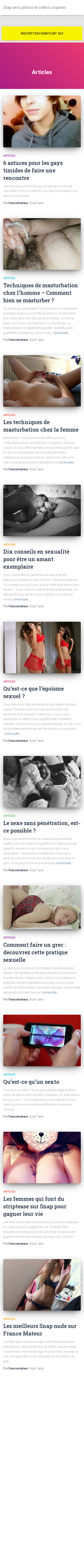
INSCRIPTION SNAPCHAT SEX (42, 33)
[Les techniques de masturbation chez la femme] (42, 381)
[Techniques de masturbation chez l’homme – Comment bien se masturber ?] (42, 244)
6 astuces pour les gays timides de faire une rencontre (33, 170)
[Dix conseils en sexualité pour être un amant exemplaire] (42, 510)
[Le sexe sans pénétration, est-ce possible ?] (42, 781)
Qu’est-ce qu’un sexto (31, 1081)
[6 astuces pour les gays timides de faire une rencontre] (42, 122)
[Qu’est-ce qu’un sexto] (42, 1040)
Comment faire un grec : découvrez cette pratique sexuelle (35, 952)
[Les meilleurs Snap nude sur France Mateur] (42, 1285)
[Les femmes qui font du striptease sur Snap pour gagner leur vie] (42, 1157)
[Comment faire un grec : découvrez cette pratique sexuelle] (42, 907)
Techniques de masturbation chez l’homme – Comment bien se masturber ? (40, 293)
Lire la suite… (61, 333)
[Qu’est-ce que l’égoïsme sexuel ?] (42, 647)
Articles (9, 155)
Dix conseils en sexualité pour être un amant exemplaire (36, 559)
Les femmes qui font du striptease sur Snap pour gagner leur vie (34, 1206)
